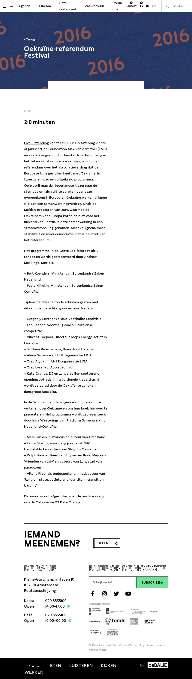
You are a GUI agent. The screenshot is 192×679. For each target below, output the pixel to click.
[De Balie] (11, 6)
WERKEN (34, 672)
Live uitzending (36, 143)
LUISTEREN (81, 665)
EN (154, 5)
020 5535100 (56, 600)
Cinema (45, 6)
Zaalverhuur (94, 6)
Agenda (24, 6)
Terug (30, 39)
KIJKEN (108, 665)
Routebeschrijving (40, 590)
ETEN (55, 665)
